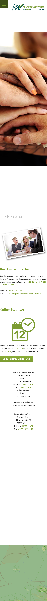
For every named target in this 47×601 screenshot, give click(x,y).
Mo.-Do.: (23, 393)
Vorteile (7, 351)
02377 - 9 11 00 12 (25, 429)
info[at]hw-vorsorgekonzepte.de (25, 293)
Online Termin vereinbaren (16, 358)
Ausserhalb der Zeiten (23, 402)
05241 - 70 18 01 (16, 290)
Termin (19, 348)
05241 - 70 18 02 (25, 387)
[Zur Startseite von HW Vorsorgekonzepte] (28, 7)
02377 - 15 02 (27, 426)
